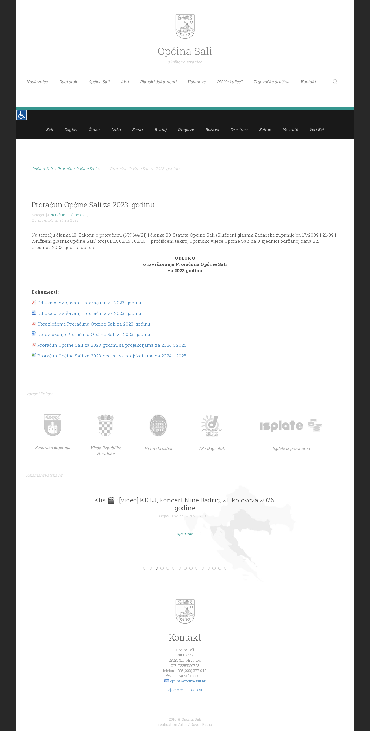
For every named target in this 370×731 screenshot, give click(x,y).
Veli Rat (316, 129)
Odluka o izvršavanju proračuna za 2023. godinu (89, 302)
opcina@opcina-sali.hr (188, 681)
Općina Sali (98, 81)
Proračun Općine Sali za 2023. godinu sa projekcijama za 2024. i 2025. (112, 345)
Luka (116, 129)
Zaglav (70, 129)
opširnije (185, 533)
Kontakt (308, 81)
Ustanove (197, 81)
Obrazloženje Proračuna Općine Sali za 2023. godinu (93, 324)
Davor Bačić (201, 724)
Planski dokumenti (158, 81)
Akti (125, 81)
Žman (94, 129)
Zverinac (239, 129)
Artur (182, 724)
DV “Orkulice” (229, 81)
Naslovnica (37, 81)
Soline (265, 129)
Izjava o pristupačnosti (185, 689)
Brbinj (160, 129)
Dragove (186, 129)
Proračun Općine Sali (68, 214)
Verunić (290, 129)
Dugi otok (68, 81)
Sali (49, 129)
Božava (212, 129)
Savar (137, 129)
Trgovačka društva (271, 81)
